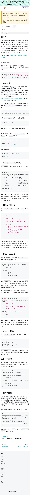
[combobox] (25, 7)
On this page (5, 33)
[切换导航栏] (2, 8)
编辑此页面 (6, 436)
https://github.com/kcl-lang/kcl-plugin (11, 98)
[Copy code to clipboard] (27, 74)
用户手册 (3, 459)
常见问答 (3, 463)
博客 (2, 474)
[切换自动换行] (24, 74)
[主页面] (2, 26)
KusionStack (4, 485)
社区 (2, 476)
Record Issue (18, 4)
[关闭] (29, 3)
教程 (2, 461)
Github (10, 4)
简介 (2, 457)
